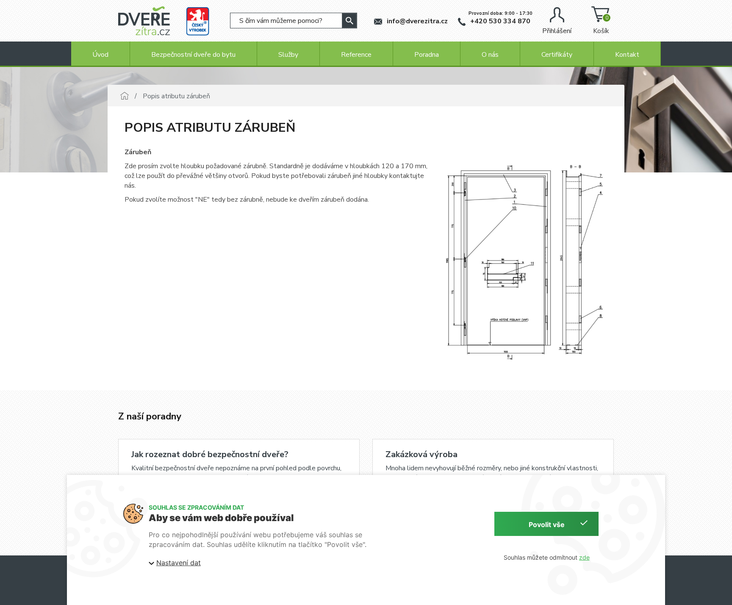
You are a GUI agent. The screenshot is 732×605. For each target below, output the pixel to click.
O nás (490, 54)
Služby (288, 54)
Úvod (100, 54)
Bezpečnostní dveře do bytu (193, 54)
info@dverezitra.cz (416, 21)
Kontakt (627, 54)
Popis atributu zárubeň (176, 96)
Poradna (426, 54)
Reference (356, 54)
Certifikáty (556, 54)
